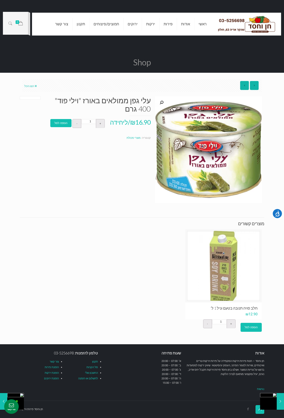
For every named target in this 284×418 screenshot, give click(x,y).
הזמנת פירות (52, 367)
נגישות (260, 389)
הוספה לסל (60, 123)
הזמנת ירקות (52, 372)
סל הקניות (92, 367)
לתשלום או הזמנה (88, 378)
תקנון (95, 361)
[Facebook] (248, 409)
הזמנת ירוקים (51, 378)
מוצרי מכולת (134, 137)
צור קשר (54, 361)
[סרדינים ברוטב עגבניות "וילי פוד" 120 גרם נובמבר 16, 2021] (280, 401)
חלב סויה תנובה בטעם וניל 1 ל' (234, 308)
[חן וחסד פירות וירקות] (247, 24)
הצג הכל (29, 86)
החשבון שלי (91, 372)
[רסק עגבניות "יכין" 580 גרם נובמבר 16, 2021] (3, 401)
